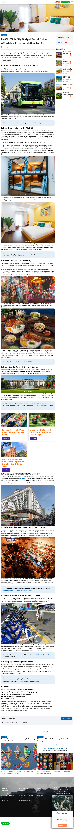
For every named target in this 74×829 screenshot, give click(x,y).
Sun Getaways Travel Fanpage (34, 403)
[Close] (72, 796)
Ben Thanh (22, 478)
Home (2, 5)
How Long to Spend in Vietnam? (26, 793)
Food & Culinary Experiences (7, 795)
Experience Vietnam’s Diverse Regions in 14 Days (67, 94)
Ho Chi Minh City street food (32, 362)
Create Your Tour (22, 790)
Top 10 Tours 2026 (5, 790)
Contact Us (38, 790)
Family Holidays (4, 793)
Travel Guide (9, 5)
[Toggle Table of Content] (13, 61)
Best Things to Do (23, 797)
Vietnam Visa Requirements (25, 800)
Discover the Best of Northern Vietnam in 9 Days (68, 86)
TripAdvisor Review (40, 797)
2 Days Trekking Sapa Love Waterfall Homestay (68, 69)
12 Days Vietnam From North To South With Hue (67, 53)
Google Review (39, 795)
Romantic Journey (5, 797)
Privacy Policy (39, 793)
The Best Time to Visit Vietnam (26, 795)
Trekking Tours (4, 800)
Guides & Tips (17, 5)
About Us (38, 788)
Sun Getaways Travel (40, 54)
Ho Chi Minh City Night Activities (38, 123)
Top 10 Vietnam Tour (23, 788)
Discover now (62, 825)
